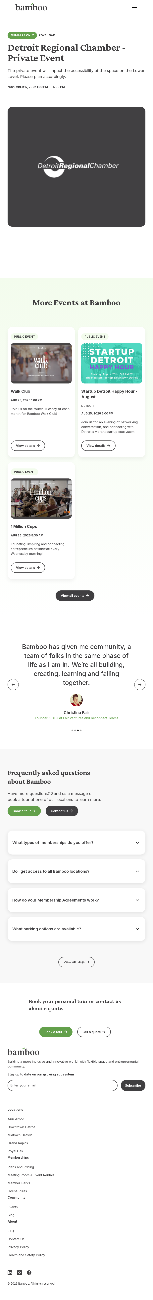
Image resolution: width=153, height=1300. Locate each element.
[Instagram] (19, 1272)
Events (13, 1207)
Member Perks (19, 1183)
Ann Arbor (16, 1119)
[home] (31, 7)
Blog (11, 1215)
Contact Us (16, 1239)
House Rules (17, 1191)
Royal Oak (15, 1151)
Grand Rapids (18, 1143)
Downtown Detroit (21, 1127)
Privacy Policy (18, 1247)
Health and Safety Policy (26, 1255)
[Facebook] (29, 1272)
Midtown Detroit (20, 1135)
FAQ (11, 1231)
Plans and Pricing (21, 1167)
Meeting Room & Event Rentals (31, 1175)
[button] (134, 7)
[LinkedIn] (10, 1272)
